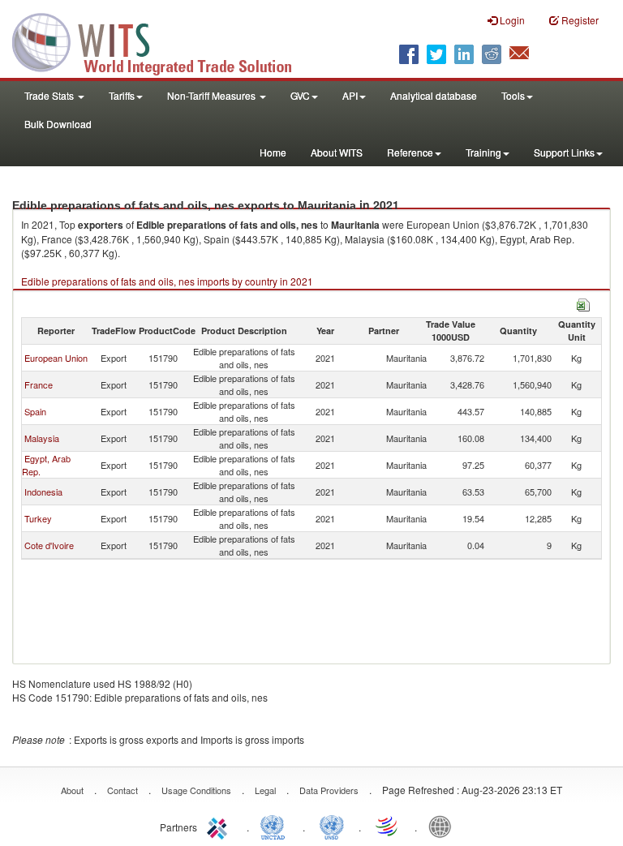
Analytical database (433, 95)
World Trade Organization (388, 825)
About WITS (337, 152)
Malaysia (41, 438)
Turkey (38, 518)
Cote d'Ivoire (49, 545)
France (38, 384)
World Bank (444, 825)
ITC (220, 825)
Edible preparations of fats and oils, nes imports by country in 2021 (167, 281)
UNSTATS (332, 825)
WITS (162, 40)
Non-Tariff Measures (212, 95)
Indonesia (43, 491)
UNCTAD (276, 825)
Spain (35, 411)
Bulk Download (58, 124)
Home (273, 152)
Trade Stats (50, 95)
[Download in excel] (583, 303)
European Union (56, 357)
